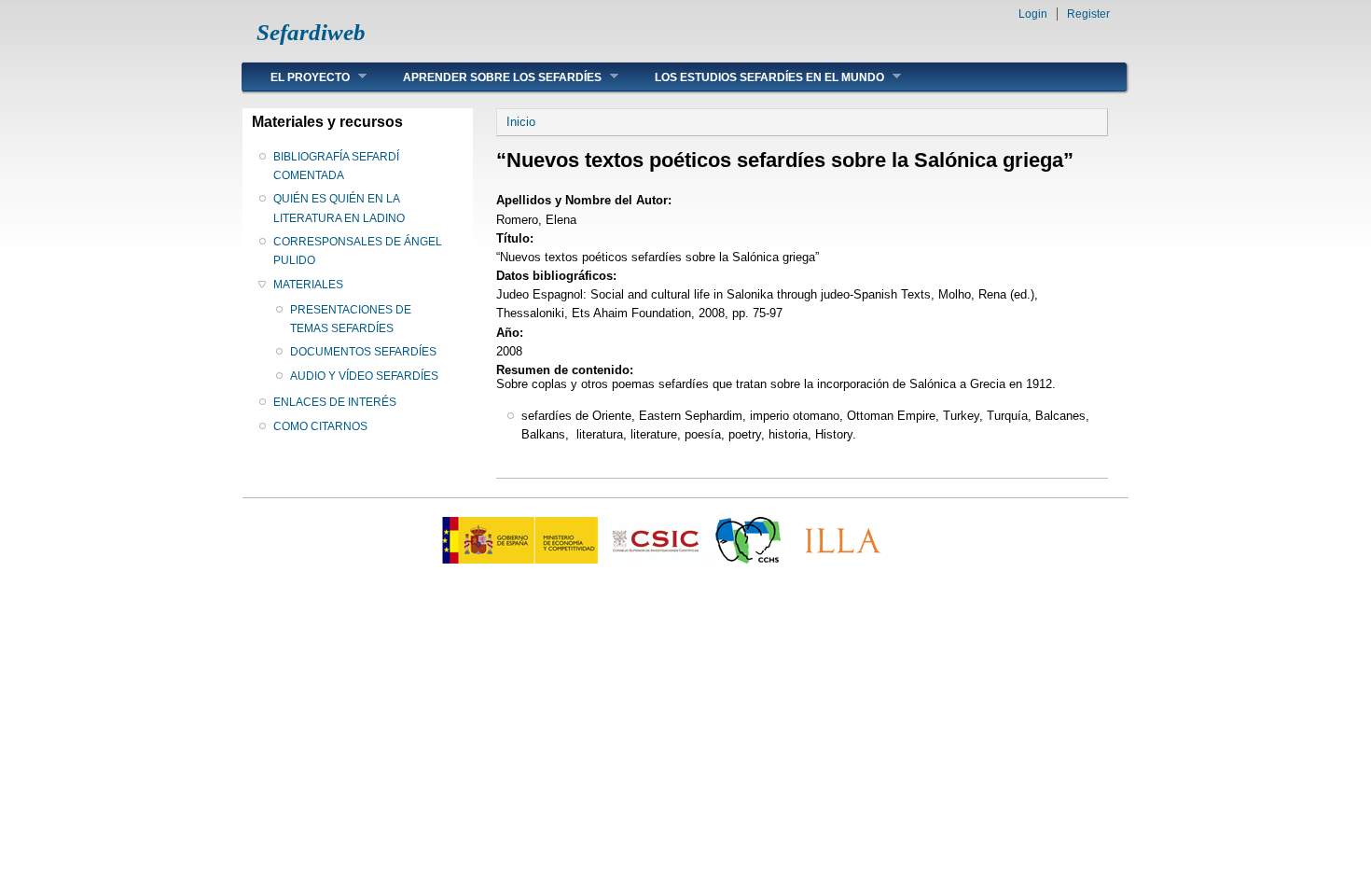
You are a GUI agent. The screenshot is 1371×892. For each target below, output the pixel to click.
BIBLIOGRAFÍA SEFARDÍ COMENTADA (336, 166)
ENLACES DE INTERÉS (334, 402)
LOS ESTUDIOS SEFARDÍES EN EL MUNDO (755, 77)
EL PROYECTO (296, 77)
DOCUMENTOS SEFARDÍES (363, 351)
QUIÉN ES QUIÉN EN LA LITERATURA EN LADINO (339, 208)
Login (1032, 14)
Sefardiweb (311, 32)
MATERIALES (308, 284)
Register (1088, 14)
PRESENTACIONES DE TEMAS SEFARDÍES (350, 319)
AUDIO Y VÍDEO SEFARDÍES (364, 376)
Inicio (520, 122)
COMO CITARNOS (320, 426)
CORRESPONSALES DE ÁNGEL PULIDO (357, 251)
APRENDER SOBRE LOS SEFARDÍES (488, 77)
